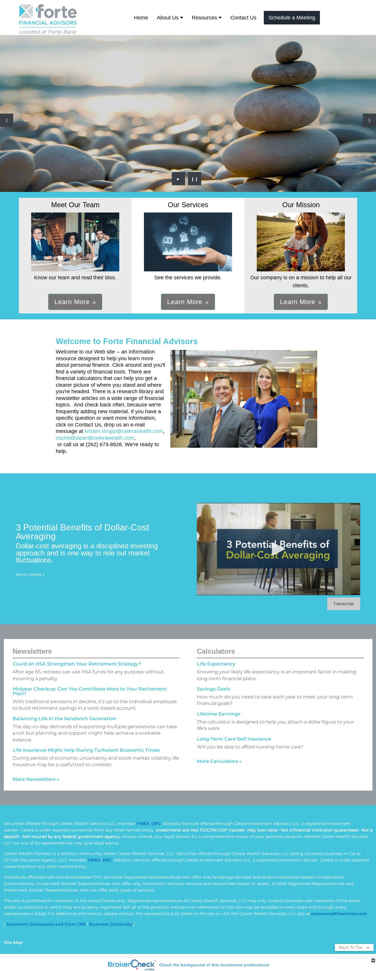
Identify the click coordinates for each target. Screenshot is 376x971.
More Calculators (219, 761)
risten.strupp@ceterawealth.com (125, 431)
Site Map (13, 942)
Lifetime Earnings (218, 714)
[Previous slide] (6, 120)
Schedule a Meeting (291, 18)
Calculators (216, 651)
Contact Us (243, 18)
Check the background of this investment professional (214, 964)
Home (141, 18)
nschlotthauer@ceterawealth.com (95, 438)
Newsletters (32, 651)
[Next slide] (369, 120)
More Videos (30, 574)
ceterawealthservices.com (339, 913)
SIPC (156, 823)
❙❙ (195, 178)
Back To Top (351, 947)
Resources (204, 18)
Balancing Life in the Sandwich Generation (64, 718)
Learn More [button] (72, 302)
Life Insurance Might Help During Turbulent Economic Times (86, 750)
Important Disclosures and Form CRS (46, 924)
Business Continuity (110, 924)
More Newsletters (36, 779)
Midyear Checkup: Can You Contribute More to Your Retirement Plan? (90, 691)
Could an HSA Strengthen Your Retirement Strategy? (77, 664)
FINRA (143, 823)
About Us (168, 18)
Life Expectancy (216, 664)
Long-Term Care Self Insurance (234, 739)
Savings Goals (213, 689)
